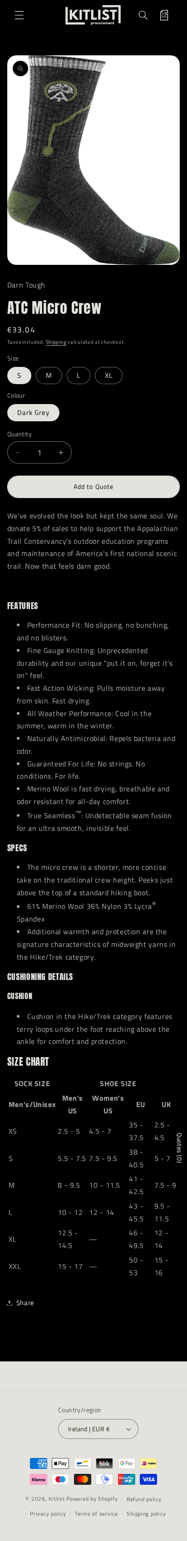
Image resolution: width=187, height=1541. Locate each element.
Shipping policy (146, 1513)
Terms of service (96, 1513)
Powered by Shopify (92, 1498)
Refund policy (144, 1499)
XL (109, 375)
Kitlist (57, 1498)
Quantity (19, 434)
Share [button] (25, 1302)
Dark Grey (33, 412)
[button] (19, 15)
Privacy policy (48, 1513)
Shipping (56, 342)
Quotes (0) (179, 1148)
